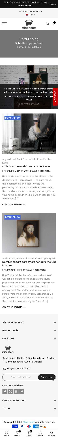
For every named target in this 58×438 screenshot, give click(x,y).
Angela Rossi (9, 157)
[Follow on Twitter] (10, 390)
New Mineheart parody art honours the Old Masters (29, 262)
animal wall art (18, 90)
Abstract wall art (31, 87)
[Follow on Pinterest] (21, 390)
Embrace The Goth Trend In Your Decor (26, 165)
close (53, 3)
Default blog (12, 116)
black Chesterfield (26, 157)
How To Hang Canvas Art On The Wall (29, 97)
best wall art (49, 90)
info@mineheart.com (32, 10)
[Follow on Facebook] (5, 390)
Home (20, 45)
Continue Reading (12, 203)
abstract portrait (25, 256)
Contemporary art (45, 256)
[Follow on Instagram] (16, 390)
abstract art (8, 256)
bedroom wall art (34, 90)
